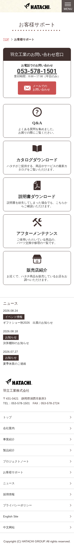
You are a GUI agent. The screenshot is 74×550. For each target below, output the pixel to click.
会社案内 (9, 428)
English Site (10, 516)
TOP (6, 39)
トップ (7, 417)
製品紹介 (9, 450)
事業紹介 (9, 439)
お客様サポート (13, 472)
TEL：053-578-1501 (16, 403)
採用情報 (9, 494)
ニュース (9, 483)
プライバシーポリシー (17, 505)
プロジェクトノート (16, 461)
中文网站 (9, 527)
